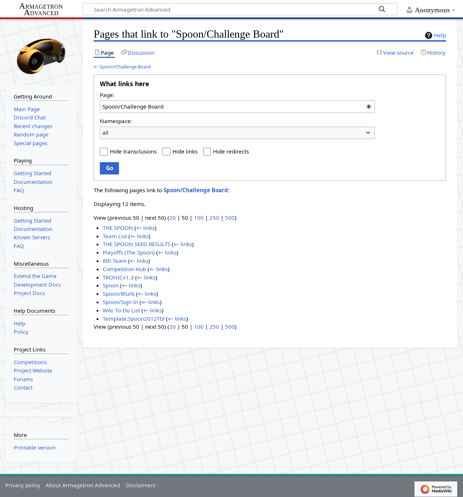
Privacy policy (22, 485)
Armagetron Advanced (41, 9)
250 (214, 217)
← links (145, 227)
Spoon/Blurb (119, 293)
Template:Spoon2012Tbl (134, 318)
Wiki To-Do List (121, 310)
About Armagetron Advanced (83, 485)
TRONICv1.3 (118, 277)
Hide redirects (231, 151)
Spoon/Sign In (120, 302)
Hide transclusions (133, 151)
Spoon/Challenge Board (125, 66)
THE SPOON (118, 227)
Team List (115, 236)
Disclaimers (141, 485)
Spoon (111, 285)
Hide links (185, 151)
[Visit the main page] (41, 51)
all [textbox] (105, 132)
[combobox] (237, 106)
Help (440, 35)
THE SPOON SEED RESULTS (136, 244)
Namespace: (116, 121)
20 (172, 217)
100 (199, 217)
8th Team (115, 260)
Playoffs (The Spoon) (129, 252)
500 (230, 217)
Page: (107, 94)
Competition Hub (124, 269)
